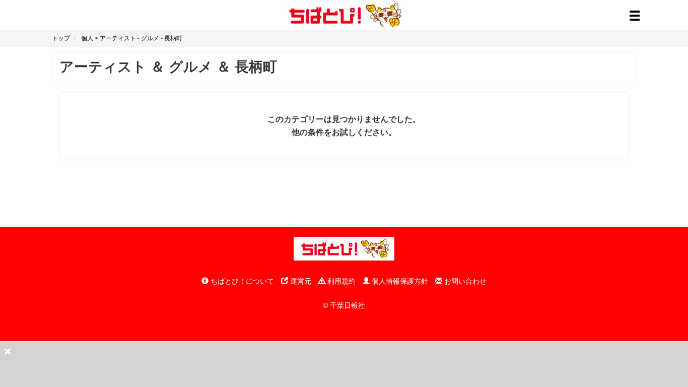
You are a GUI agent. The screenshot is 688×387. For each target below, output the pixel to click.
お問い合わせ (464, 281)
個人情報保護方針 (399, 281)
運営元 (299, 281)
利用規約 (340, 281)
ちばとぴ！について (241, 281)
